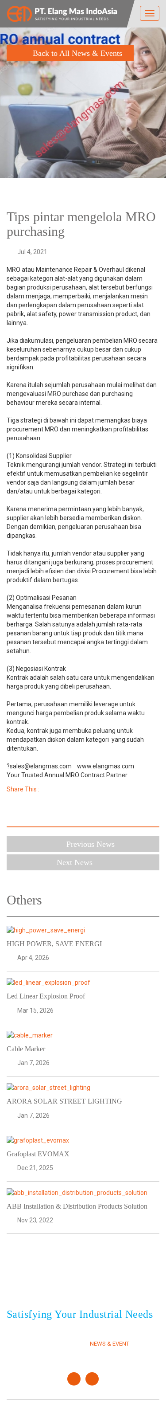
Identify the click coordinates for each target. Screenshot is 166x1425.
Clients (101, 1333)
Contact (102, 1354)
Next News (76, 862)
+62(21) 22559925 (56, 1279)
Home (15, 1333)
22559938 (95, 1279)
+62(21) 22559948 (56, 1290)
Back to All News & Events (77, 53)
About (16, 1343)
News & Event (109, 1343)
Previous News (90, 844)
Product (19, 1354)
